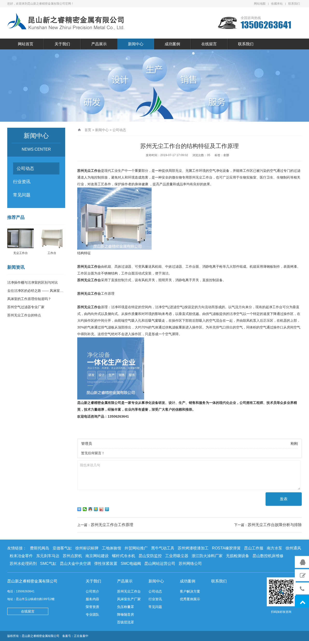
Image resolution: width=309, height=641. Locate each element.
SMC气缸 (48, 563)
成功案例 (172, 44)
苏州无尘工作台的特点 (24, 315)
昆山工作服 (253, 548)
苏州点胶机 (72, 556)
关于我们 (62, 44)
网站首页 (25, 44)
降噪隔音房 (125, 614)
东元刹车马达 (47, 556)
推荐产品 (16, 217)
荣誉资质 (92, 607)
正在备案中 (81, 636)
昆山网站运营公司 (159, 563)
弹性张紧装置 (105, 563)
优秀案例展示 (190, 599)
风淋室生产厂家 (129, 599)
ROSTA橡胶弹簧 (226, 548)
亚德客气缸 (62, 548)
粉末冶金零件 (21, 556)
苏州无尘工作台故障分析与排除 (275, 525)
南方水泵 (274, 548)
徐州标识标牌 (86, 548)
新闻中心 (135, 44)
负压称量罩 (125, 607)
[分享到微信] (85, 509)
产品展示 (99, 44)
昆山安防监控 (150, 556)
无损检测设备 (237, 556)
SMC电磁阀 (131, 563)
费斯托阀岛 (39, 548)
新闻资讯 (16, 267)
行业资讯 (21, 181)
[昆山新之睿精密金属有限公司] (66, 22)
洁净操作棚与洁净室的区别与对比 (32, 282)
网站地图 (260, 3)
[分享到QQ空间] (96, 509)
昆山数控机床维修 (268, 556)
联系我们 (294, 3)
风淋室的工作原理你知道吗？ (29, 299)
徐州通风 (293, 548)
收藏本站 (277, 3)
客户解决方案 (190, 591)
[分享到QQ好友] (90, 509)
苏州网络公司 (190, 563)
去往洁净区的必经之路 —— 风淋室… (35, 291)
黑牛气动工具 (162, 548)
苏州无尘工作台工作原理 (112, 525)
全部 (226, 155)
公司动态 (25, 168)
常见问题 (21, 195)
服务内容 (92, 599)
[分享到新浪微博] (101, 509)
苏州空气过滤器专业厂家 (25, 307)
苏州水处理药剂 (23, 563)
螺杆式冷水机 (123, 556)
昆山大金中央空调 (75, 563)
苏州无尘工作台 (129, 591)
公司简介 (92, 591)
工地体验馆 (111, 548)
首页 (87, 130)
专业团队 (92, 614)
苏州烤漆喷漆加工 (193, 548)
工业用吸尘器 (176, 556)
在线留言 (209, 44)
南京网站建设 (97, 556)
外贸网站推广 (136, 548)
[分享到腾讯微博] (107, 509)
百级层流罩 (125, 622)
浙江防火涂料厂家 (207, 556)
